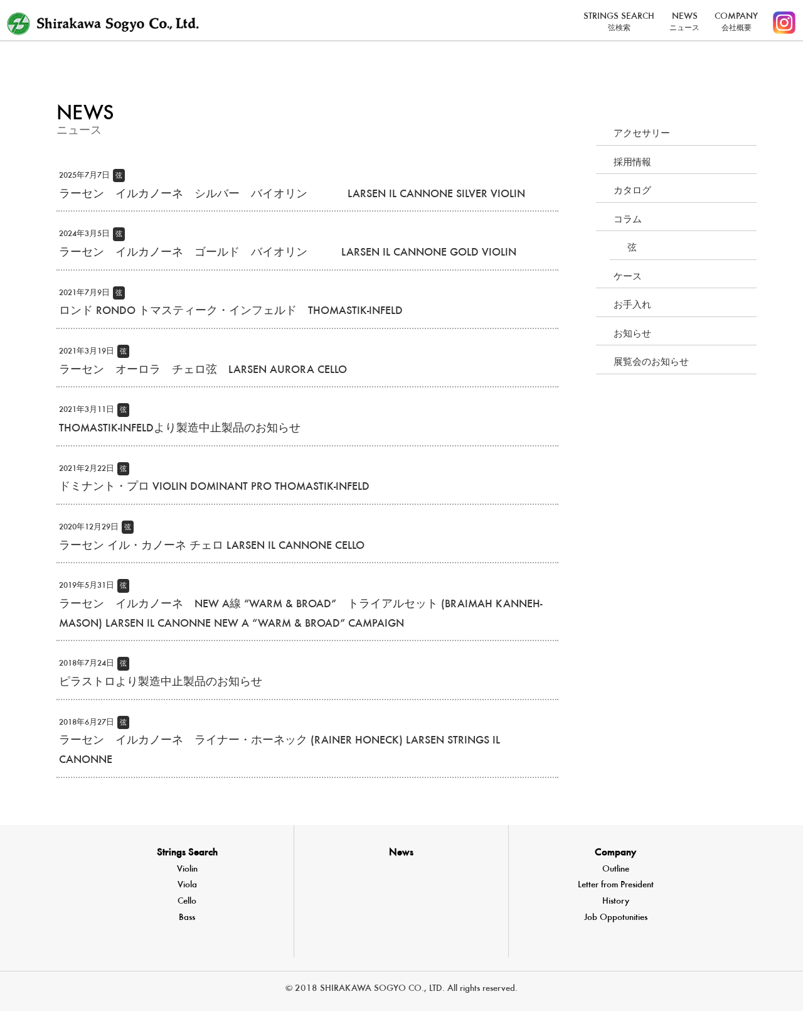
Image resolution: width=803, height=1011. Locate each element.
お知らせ (632, 334)
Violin (187, 869)
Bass (187, 917)
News (401, 853)
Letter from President (616, 885)
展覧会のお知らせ (651, 362)
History (615, 901)
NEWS (684, 22)
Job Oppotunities (615, 917)
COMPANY (736, 22)
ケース (628, 277)
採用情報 (632, 163)
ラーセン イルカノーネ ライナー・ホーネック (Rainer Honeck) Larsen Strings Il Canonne (279, 742)
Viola (187, 885)
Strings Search (187, 853)
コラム (628, 220)
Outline (615, 869)
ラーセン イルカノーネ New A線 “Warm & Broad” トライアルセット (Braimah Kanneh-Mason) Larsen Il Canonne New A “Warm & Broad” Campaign (300, 605)
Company (615, 853)
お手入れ (632, 305)
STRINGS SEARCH (618, 22)
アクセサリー (642, 134)
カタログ (632, 191)
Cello (187, 901)
